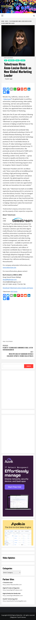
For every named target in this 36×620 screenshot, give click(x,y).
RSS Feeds (14, 291)
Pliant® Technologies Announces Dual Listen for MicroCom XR (18, 348)
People (22, 60)
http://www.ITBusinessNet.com (12, 584)
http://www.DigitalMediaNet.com (13, 595)
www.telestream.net (9, 267)
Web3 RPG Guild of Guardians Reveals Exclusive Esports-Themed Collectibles (20, 354)
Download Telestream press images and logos (18, 288)
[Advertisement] (18, 320)
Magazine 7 (14, 617)
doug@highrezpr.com (10, 279)
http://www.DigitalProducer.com (12, 590)
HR (5, 60)
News (17, 60)
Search (29, 366)
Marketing (11, 60)
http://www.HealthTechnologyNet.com (14, 601)
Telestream (7, 99)
